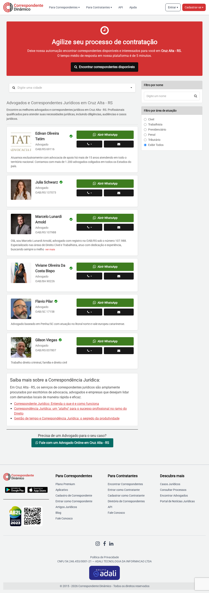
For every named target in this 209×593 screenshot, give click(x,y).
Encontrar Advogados (174, 495)
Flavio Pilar (44, 301)
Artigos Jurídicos (66, 507)
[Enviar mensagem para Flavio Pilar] (119, 312)
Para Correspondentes (64, 7)
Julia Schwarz (46, 182)
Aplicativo (62, 489)
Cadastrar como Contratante (126, 495)
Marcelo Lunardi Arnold (48, 219)
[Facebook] (104, 543)
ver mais (50, 249)
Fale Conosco (64, 518)
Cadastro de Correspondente (74, 495)
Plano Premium (65, 484)
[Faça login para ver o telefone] (89, 144)
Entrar (173, 7)
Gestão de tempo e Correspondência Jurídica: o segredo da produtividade (66, 418)
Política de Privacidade (104, 557)
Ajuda (133, 7)
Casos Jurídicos (170, 484)
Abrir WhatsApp (108, 134)
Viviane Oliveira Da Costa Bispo (50, 268)
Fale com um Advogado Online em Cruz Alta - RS (73, 443)
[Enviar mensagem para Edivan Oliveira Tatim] (119, 144)
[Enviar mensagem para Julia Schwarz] (119, 192)
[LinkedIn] (111, 543)
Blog (58, 512)
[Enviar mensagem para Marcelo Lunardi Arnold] (119, 227)
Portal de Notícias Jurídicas (177, 501)
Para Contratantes (99, 7)
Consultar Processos (173, 489)
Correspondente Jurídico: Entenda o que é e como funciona (56, 404)
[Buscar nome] (196, 96)
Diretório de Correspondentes (126, 501)
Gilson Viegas (46, 340)
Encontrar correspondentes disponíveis (107, 67)
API (120, 7)
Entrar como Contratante (124, 489)
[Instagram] (98, 543)
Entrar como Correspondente (74, 501)
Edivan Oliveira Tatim (47, 136)
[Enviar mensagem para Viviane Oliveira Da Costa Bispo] (119, 276)
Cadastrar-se (194, 7)
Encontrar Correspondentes (125, 484)
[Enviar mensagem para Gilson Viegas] (119, 350)
